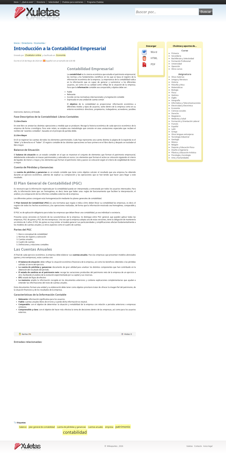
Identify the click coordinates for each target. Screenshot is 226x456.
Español (174, 126)
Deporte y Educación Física (182, 147)
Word (154, 52)
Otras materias (177, 77)
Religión (174, 144)
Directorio (41, 2)
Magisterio (176, 116)
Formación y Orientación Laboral (185, 121)
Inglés (174, 97)
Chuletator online (33, 55)
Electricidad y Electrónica (182, 105)
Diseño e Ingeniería (179, 150)
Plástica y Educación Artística (183, 152)
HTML (154, 58)
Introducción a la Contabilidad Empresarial (60, 48)
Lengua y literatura (179, 79)
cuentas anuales (95, 427)
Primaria (175, 53)
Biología (174, 90)
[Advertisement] (113, 30)
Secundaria (176, 56)
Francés (174, 124)
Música (174, 142)
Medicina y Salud (178, 118)
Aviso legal (207, 446)
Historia (174, 82)
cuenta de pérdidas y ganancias (71, 427)
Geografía (175, 100)
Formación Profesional (181, 61)
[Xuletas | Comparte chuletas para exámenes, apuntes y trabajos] (37, 19)
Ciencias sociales (178, 111)
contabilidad (75, 432)
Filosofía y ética (177, 84)
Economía (39, 43)
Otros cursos (176, 69)
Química (174, 95)
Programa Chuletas (95, 2)
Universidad (176, 63)
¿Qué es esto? (27, 2)
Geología (175, 139)
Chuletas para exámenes (72, 2)
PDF (153, 64)
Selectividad (53, 2)
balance (22, 427)
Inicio (16, 2)
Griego (174, 131)
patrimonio (122, 427)
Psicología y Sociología (181, 155)
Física (173, 92)
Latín (173, 129)
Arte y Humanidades (180, 157)
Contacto (198, 446)
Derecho (175, 113)
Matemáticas (177, 87)
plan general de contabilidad (42, 427)
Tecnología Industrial (180, 137)
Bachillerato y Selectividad (182, 58)
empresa (109, 427)
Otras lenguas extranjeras (182, 134)
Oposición (175, 66)
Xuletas (189, 446)
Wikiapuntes (112, 446)
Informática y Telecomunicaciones (186, 103)
